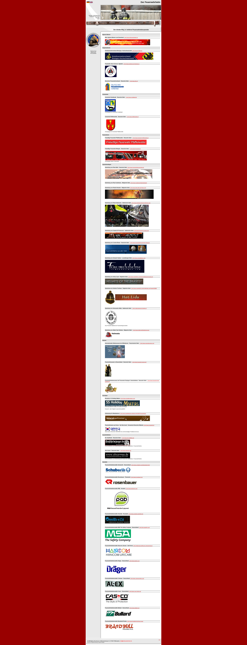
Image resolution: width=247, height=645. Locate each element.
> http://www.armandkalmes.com (138, 258)
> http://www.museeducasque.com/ (147, 343)
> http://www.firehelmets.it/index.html (141, 230)
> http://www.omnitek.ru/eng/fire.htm (135, 513)
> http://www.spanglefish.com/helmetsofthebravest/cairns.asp (140, 276)
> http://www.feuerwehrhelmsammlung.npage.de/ (140, 242)
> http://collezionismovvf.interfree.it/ (139, 308)
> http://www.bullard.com (134, 607)
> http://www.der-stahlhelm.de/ (128, 437)
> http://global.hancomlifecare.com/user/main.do (142, 545)
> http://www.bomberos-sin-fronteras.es (131, 63)
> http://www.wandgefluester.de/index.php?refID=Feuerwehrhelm (133, 413)
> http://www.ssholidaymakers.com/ (127, 398)
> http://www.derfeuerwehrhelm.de (131, 37)
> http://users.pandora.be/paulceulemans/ (138, 182)
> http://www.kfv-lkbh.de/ (137, 50)
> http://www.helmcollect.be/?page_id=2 (138, 187)
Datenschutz (93, 51)
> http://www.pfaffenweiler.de (133, 116)
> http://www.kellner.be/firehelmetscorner (141, 330)
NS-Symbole (93, 53)
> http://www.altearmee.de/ (125, 450)
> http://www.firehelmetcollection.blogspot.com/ (140, 202)
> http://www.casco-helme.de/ (135, 591)
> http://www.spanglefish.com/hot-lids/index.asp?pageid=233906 (144, 288)
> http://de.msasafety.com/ (144, 527)
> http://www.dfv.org (134, 81)
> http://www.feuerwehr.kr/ (148, 425)
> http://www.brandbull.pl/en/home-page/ (135, 621)
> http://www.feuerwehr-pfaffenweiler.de (140, 137)
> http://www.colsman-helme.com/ (137, 578)
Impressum (93, 52)
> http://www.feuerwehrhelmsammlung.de (135, 167)
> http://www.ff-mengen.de (135, 148)
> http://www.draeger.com (134, 560)
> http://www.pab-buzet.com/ (131, 488)
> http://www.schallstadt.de (131, 97)
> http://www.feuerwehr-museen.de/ (139, 362)
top (159, 639)
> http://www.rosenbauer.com (137, 477)
